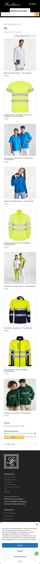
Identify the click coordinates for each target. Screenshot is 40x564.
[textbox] (20, 10)
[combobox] (20, 10)
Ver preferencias (20, 557)
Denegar (20, 551)
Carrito (20, 561)
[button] (37, 525)
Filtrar (13, 437)
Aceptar (20, 545)
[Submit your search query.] (36, 14)
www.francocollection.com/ (11, 496)
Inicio (5, 24)
